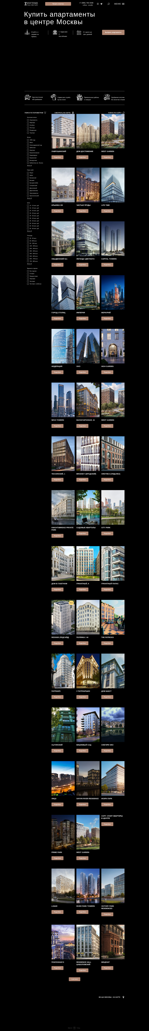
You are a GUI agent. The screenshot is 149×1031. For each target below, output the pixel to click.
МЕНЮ (117, 4)
